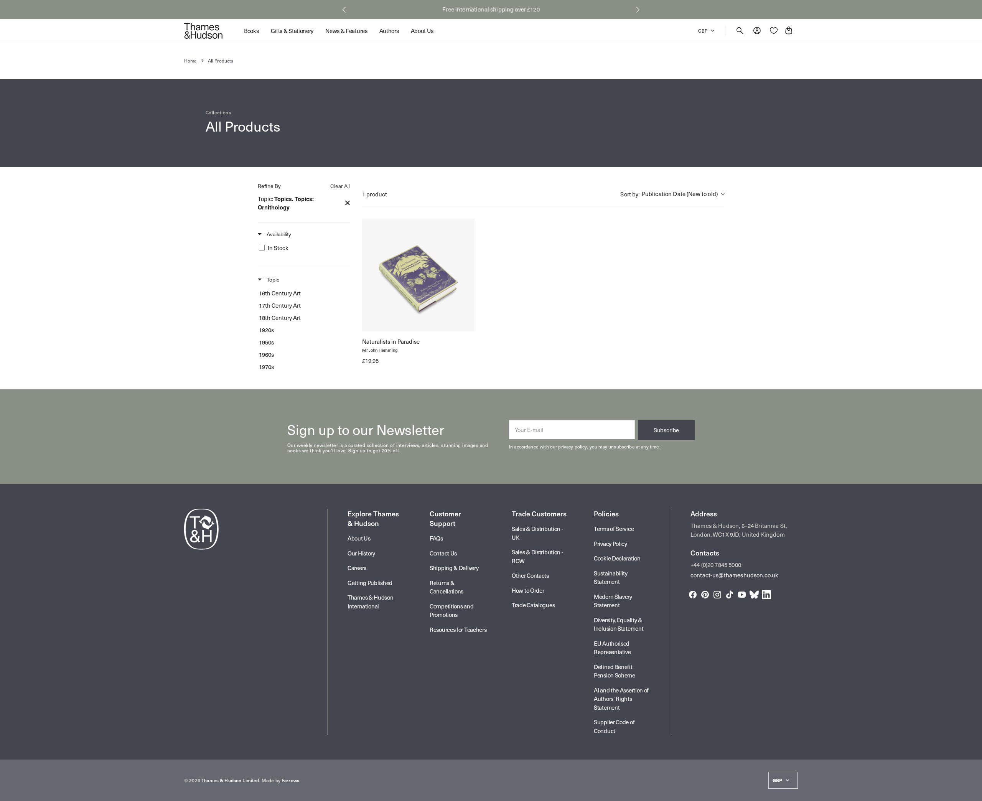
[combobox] (672, 194)
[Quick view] (374, 318)
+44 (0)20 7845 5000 (715, 565)
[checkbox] (302, 248)
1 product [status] (374, 194)
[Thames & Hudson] (203, 30)
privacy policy (572, 446)
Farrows (290, 780)
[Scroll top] (973, 792)
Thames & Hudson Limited (230, 780)
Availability (278, 234)
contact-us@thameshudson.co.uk (734, 575)
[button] (344, 9)
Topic (272, 279)
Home (190, 61)
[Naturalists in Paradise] (418, 275)
